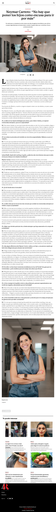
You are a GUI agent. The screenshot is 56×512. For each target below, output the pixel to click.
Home (3, 492)
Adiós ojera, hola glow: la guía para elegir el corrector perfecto (40, 444)
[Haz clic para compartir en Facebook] (30, 75)
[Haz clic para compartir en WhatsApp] (27, 75)
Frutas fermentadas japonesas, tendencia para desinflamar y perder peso (40, 475)
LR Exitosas (28, 8)
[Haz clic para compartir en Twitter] (33, 75)
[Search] (52, 3)
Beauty (32, 441)
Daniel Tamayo (28, 508)
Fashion (7, 441)
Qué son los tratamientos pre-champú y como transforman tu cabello (14, 475)
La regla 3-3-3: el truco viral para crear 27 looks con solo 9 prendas (14, 444)
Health (32, 472)
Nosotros (3, 494)
